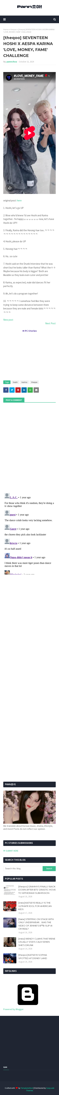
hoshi (15, 382)
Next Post (50, 323)
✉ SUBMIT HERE (10, 850)
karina (24, 382)
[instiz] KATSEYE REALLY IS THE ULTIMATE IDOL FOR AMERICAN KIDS (35, 906)
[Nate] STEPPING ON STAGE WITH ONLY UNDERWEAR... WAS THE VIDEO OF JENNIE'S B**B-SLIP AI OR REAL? (36, 924)
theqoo (13, 29)
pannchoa (12, 61)
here (19, 200)
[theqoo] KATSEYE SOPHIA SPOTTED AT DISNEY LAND (32, 957)
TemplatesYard (27, 1088)
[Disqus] (29, 533)
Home (5, 29)
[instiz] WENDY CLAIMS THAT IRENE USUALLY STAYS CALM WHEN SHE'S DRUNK (36, 941)
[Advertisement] (29, 355)
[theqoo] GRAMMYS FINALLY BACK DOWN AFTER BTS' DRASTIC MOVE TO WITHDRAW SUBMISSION (37, 889)
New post (8, 319)
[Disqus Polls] (29, 447)
